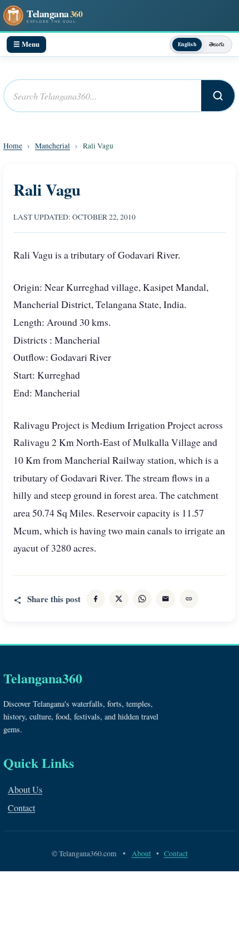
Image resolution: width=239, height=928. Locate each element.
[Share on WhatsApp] (142, 598)
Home (12, 146)
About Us (25, 789)
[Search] (218, 95)
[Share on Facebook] (95, 598)
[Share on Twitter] (118, 598)
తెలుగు (216, 44)
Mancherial (52, 146)
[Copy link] (189, 598)
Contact (21, 807)
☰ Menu (26, 44)
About (141, 853)
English (187, 44)
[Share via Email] (165, 598)
